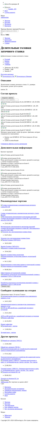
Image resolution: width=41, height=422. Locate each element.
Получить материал (7, 74)
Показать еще (6, 286)
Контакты (8, 26)
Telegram (7, 417)
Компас (7, 61)
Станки (7, 43)
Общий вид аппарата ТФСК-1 (10, 347)
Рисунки (7, 22)
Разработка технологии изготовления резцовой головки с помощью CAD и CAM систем (19, 283)
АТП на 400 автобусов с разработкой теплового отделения (20, 316)
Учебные (7, 64)
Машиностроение (10, 41)
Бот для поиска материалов (13, 409)
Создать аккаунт (10, 12)
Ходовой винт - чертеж (8, 332)
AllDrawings (5, 17)
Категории (8, 40)
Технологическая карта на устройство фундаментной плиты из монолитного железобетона (20, 358)
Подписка (8, 24)
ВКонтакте (8, 415)
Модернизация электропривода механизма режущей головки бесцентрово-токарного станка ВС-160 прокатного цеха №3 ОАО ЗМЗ (20, 228)
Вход (6, 11)
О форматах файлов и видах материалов (14, 144)
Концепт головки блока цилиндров (12, 254)
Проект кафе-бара (6, 324)
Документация (9, 405)
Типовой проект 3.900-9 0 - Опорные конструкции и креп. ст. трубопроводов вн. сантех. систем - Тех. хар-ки (20, 369)
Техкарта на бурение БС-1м (10, 378)
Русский (7, 59)
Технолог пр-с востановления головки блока (15, 238)
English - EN (12, 9)
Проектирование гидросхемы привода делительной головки (20, 264)
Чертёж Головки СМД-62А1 (10, 246)
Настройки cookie (10, 392)
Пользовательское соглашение (14, 388)
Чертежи (7, 20)
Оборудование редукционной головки (13, 273)
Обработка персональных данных (16, 390)
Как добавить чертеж (11, 407)
